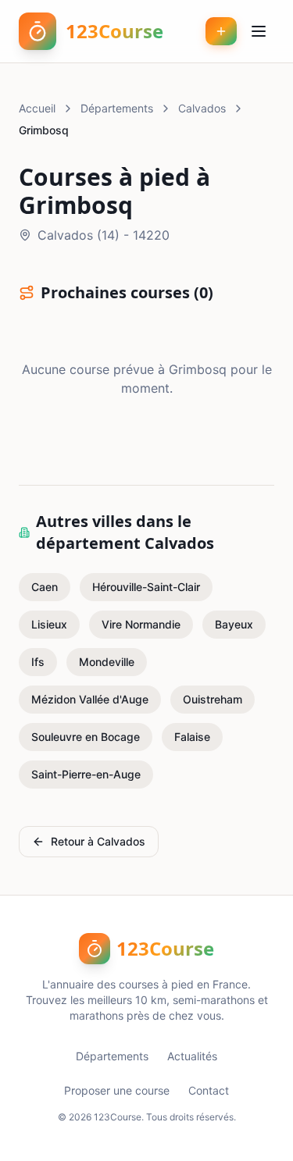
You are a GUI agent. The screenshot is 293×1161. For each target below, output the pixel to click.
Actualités (192, 1056)
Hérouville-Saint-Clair (146, 586)
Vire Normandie (141, 624)
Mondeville (106, 661)
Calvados (202, 108)
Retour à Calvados (98, 841)
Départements (116, 108)
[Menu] (258, 31)
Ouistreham (212, 699)
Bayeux (234, 624)
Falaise (192, 736)
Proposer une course (117, 1090)
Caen (44, 586)
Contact (208, 1090)
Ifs (38, 661)
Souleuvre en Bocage (85, 736)
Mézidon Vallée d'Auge (89, 699)
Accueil (37, 108)
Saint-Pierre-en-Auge (86, 774)
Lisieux (49, 624)
